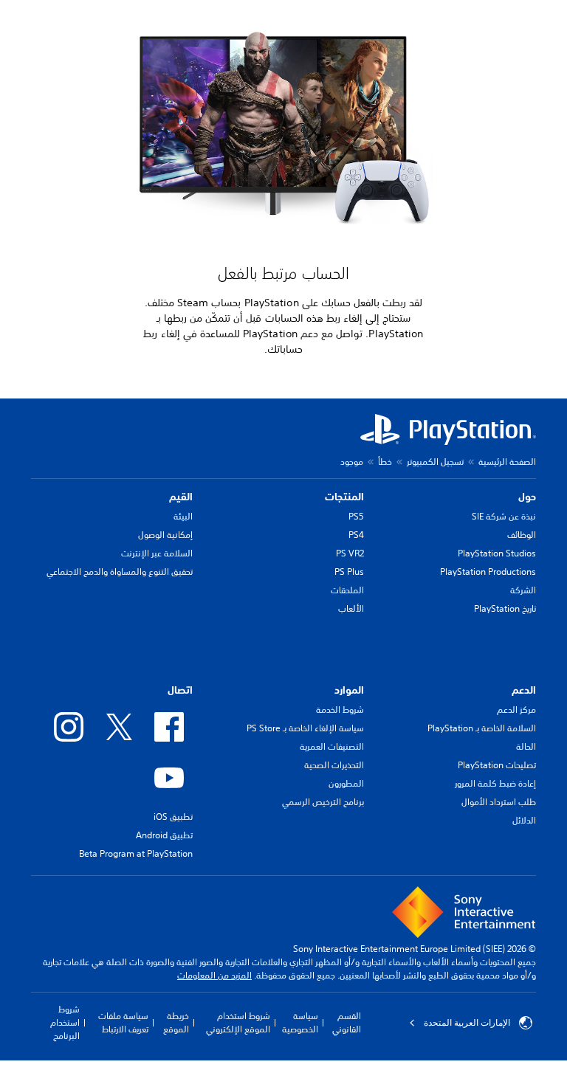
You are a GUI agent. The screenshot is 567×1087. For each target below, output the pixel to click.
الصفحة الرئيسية (507, 461)
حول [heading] (527, 496)
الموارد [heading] (349, 690)
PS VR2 (350, 553)
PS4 (356, 534)
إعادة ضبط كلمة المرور (495, 783)
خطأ (385, 461)
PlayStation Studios (497, 553)
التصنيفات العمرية (332, 746)
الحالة (526, 746)
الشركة (523, 590)
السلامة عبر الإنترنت (157, 553)
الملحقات (347, 590)
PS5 (356, 516)
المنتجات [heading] (344, 496)
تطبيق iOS (173, 816)
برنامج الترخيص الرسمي (323, 802)
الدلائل (524, 820)
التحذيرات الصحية (334, 765)
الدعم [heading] (524, 690)
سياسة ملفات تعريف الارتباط (123, 1022)
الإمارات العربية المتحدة (467, 1023)
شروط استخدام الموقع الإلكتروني (238, 1022)
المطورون (346, 783)
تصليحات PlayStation (497, 765)
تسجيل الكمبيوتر (435, 461)
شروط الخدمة (340, 709)
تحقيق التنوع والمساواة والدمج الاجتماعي (120, 571)
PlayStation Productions (488, 571)
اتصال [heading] (180, 690)
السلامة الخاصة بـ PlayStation (481, 728)
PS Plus (349, 571)
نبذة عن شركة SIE (504, 516)
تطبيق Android (164, 835)
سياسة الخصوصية (300, 1022)
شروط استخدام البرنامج (65, 1022)
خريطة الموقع (175, 1022)
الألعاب (351, 608)
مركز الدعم (516, 709)
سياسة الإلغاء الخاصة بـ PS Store (305, 728)
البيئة (183, 516)
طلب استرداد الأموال (498, 802)
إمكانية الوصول (165, 534)
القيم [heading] (181, 496)
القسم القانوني (346, 1022)
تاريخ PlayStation (505, 608)
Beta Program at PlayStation (136, 853)
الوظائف (521, 534)
